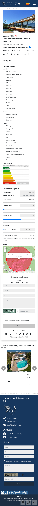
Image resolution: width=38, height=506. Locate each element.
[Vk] (22, 54)
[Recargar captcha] (17, 311)
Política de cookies (10, 500)
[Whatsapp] (25, 54)
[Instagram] (21, 4)
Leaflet (19, 272)
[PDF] (8, 54)
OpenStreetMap (26, 272)
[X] (15, 54)
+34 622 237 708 (14, 282)
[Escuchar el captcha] (4, 314)
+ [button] (5, 248)
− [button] (5, 251)
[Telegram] (28, 54)
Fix (5, 229)
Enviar (19, 326)
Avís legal (18, 500)
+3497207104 (24, 282)
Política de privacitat (28, 498)
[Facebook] (19, 4)
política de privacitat (25, 320)
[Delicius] (18, 54)
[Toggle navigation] (34, 3)
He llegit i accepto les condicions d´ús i (17, 320)
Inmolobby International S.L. (15, 498)
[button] (3, 368)
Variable (13, 229)
